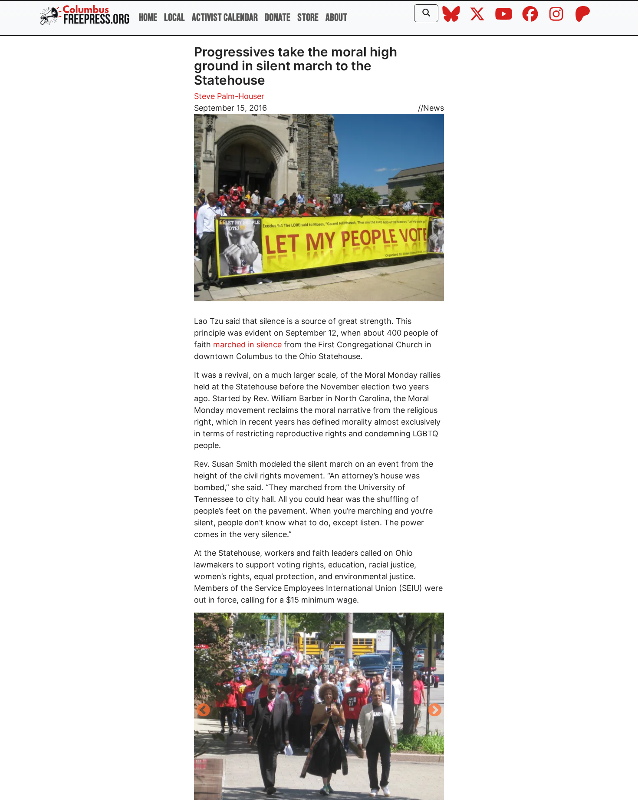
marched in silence (247, 344)
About (336, 17)
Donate (277, 17)
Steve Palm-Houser (229, 96)
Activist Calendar (225, 17)
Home (148, 17)
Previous (203, 711)
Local (174, 17)
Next (435, 711)
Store (308, 17)
